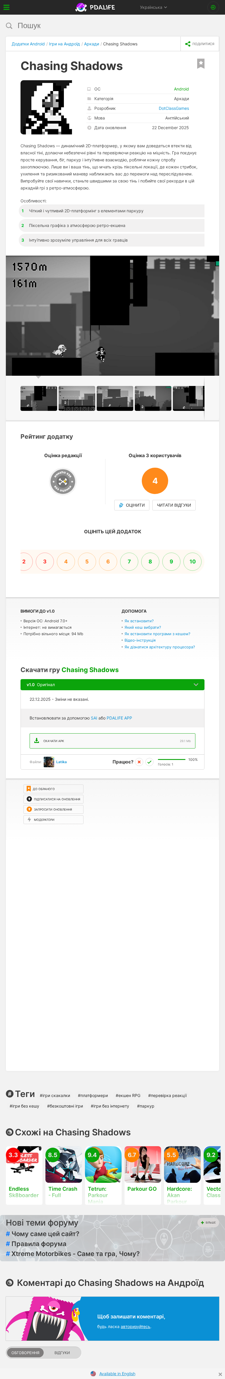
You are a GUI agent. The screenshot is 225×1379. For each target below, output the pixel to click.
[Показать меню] (6, 7)
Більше (211, 1222)
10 (193, 561)
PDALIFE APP (119, 717)
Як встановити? (139, 620)
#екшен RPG (128, 1095)
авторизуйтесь (135, 1326)
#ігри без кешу (24, 1105)
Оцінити (135, 505)
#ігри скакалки (55, 1095)
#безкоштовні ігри (65, 1105)
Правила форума (36, 1243)
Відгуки (62, 1353)
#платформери (93, 1095)
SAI (94, 717)
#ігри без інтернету (110, 1105)
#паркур (145, 1105)
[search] (101, 26)
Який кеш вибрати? (143, 627)
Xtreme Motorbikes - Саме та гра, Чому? (73, 1253)
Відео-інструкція (140, 640)
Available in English (117, 1373)
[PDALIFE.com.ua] (96, 7)
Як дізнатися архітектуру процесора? (160, 647)
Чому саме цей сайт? (42, 1233)
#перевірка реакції (167, 1095)
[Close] (220, 1374)
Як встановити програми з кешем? (157, 633)
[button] (214, 261)
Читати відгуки (174, 505)
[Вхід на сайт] (213, 7)
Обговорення (25, 1353)
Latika (61, 762)
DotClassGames (174, 108)
